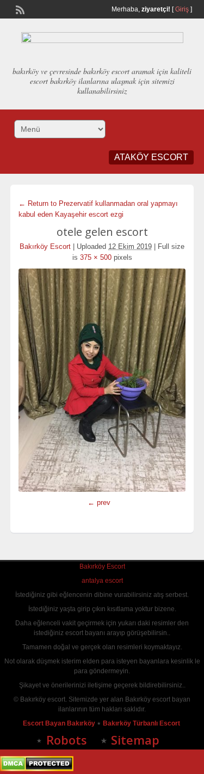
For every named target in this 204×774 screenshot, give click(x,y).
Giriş (182, 9)
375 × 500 (96, 257)
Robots (66, 740)
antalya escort (102, 580)
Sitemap (135, 740)
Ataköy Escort (151, 157)
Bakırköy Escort (45, 246)
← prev (99, 502)
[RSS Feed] (19, 8)
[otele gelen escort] (102, 380)
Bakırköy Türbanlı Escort (142, 723)
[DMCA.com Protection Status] (36, 769)
